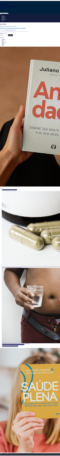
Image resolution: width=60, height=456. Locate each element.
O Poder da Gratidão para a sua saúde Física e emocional (10, 346)
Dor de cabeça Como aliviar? (4, 4)
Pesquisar (1, 33)
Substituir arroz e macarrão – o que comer (6, 8)
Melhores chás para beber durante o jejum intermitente (7, 5)
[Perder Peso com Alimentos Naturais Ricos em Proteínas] (8, 26)
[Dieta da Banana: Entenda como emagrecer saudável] (9, 189)
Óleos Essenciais (4, 42)
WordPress (10, 453)
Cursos (3, 20)
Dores (2, 40)
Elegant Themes (4, 453)
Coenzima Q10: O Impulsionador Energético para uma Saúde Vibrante (11, 267)
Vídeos (3, 45)
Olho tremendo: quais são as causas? (5, 3)
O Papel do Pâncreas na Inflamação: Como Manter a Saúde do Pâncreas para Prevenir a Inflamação (15, 343)
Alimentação (3, 39)
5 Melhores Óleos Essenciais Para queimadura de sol (7, 6)
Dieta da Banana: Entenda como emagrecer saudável (9, 190)
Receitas (3, 43)
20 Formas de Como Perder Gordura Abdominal (6, 7)
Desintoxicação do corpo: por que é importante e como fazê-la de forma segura (13, 345)
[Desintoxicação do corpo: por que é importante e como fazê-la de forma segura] (13, 344)
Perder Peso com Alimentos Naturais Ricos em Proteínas (13, 28)
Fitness (3, 41)
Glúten (3, 44)
